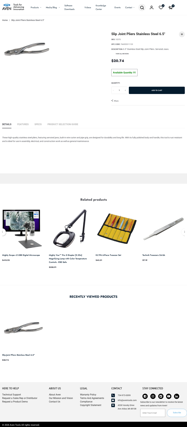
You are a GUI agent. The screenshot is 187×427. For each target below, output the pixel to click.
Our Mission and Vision (61, 398)
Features (23, 124)
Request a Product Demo (15, 401)
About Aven (55, 394)
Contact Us (54, 401)
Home (5, 20)
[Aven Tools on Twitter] (161, 396)
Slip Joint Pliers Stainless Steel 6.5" (18, 354)
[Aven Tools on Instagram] (153, 396)
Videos (87, 7)
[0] (161, 8)
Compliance (86, 401)
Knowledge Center (101, 7)
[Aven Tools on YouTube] (169, 396)
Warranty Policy (88, 394)
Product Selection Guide (62, 124)
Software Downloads (69, 7)
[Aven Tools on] (177, 396)
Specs (38, 124)
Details (6, 124)
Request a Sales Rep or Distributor (19, 398)
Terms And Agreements (92, 398)
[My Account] (151, 8)
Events (118, 7)
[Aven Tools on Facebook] (145, 396)
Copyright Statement (90, 405)
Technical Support (11, 394)
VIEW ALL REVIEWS (122, 54)
